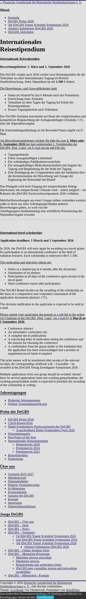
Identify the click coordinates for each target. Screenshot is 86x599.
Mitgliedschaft (17, 477)
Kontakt (13, 499)
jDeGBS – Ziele (18, 525)
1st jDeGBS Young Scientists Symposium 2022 (46, 536)
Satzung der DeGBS (21, 495)
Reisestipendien (18, 455)
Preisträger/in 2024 (28, 448)
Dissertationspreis (19, 433)
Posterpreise (15, 458)
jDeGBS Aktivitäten (21, 32)
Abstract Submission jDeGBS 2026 (30, 28)
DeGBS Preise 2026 (21, 21)
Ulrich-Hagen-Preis (20, 423)
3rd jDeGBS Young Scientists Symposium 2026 (38, 24)
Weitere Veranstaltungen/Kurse (27, 404)
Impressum (15, 502)
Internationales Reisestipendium (28, 441)
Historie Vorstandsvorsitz (24, 485)
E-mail (36, 147)
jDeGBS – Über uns (21, 521)
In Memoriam (16, 488)
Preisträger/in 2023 (28, 451)
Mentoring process (27, 561)
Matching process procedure (34, 557)
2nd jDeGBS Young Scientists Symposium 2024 (46, 539)
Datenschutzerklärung (22, 506)
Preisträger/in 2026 (28, 444)
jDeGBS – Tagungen (21, 532)
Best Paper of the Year (22, 437)
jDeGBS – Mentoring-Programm (29, 554)
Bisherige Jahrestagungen (24, 400)
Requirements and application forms (38, 564)
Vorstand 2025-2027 (21, 474)
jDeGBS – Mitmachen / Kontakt (28, 575)
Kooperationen (17, 492)
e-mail (61, 318)
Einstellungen (45, 597)
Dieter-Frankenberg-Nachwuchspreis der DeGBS (39, 426)
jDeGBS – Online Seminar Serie (28, 550)
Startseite (13, 17)
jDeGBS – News (19, 529)
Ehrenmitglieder (18, 481)
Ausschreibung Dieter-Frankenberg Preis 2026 (45, 430)
